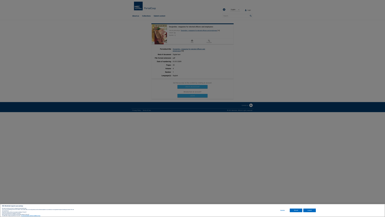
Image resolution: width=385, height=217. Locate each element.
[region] (192, 210)
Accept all (310, 210)
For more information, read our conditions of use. (30, 215)
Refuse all (296, 210)
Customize (282, 210)
